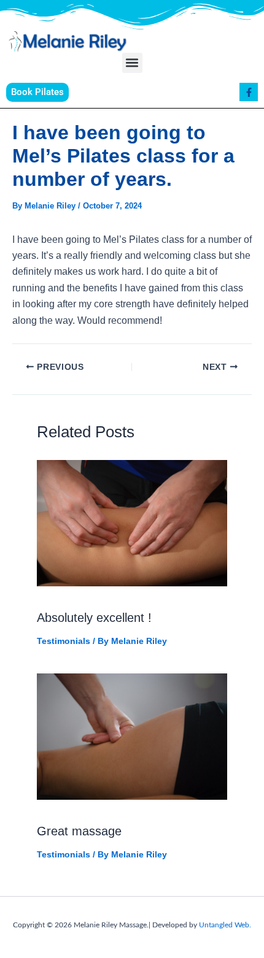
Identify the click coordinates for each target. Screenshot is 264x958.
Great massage (79, 831)
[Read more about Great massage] (132, 735)
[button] (132, 63)
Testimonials (63, 641)
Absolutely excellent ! (94, 617)
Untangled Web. (225, 925)
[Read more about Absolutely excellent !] (132, 522)
